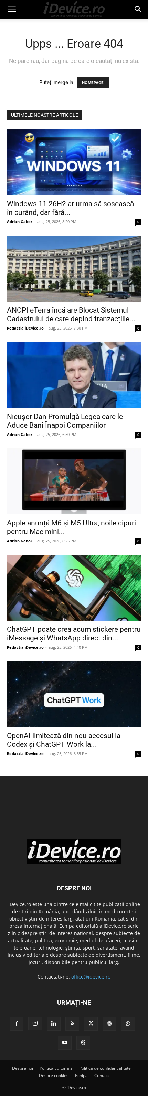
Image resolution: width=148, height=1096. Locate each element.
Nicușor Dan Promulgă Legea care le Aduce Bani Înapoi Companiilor (65, 420)
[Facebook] (16, 1024)
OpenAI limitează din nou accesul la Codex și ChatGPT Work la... (63, 740)
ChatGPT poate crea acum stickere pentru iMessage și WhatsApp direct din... (74, 633)
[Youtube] (65, 1043)
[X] (91, 1024)
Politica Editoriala (56, 1068)
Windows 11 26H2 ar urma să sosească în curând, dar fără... (70, 208)
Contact (101, 1075)
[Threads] (83, 1043)
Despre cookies (53, 1075)
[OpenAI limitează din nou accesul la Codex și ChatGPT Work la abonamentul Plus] (74, 694)
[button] (12, 9)
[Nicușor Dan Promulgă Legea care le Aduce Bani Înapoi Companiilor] (74, 375)
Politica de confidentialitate (105, 1068)
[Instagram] (35, 1023)
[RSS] (72, 1024)
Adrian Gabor (19, 221)
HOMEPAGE (93, 82)
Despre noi (22, 1068)
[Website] (109, 1024)
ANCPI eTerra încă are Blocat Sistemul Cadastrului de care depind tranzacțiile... (71, 314)
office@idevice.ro (90, 976)
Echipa (81, 1075)
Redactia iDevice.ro (25, 328)
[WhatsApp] (128, 1024)
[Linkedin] (54, 1024)
